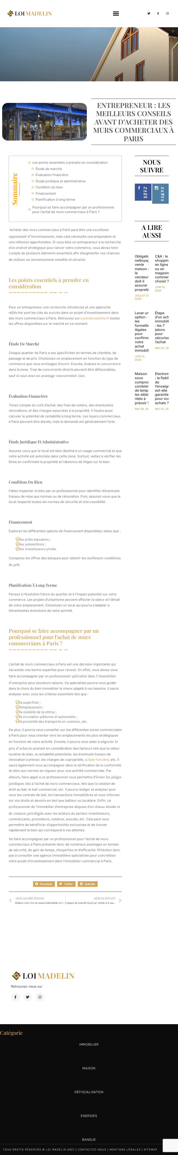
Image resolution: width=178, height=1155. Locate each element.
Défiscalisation (89, 1092)
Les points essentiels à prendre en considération (70, 162)
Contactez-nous (92, 1149)
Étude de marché (49, 169)
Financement (46, 193)
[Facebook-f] (158, 13)
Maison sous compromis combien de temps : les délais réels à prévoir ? (144, 388)
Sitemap (151, 1149)
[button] (116, 13)
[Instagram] (167, 13)
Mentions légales (125, 1149)
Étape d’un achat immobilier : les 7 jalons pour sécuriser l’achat (163, 327)
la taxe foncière (96, 760)
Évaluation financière (52, 175)
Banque (89, 1140)
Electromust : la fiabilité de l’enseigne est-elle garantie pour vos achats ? (165, 388)
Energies (89, 1116)
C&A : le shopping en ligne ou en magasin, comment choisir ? (163, 268)
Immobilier (89, 1044)
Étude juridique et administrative (61, 181)
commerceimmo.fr (95, 318)
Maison (88, 1068)
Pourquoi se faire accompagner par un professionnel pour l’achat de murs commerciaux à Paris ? (73, 209)
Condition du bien (49, 187)
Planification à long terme (55, 199)
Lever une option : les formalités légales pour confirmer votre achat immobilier (143, 331)
